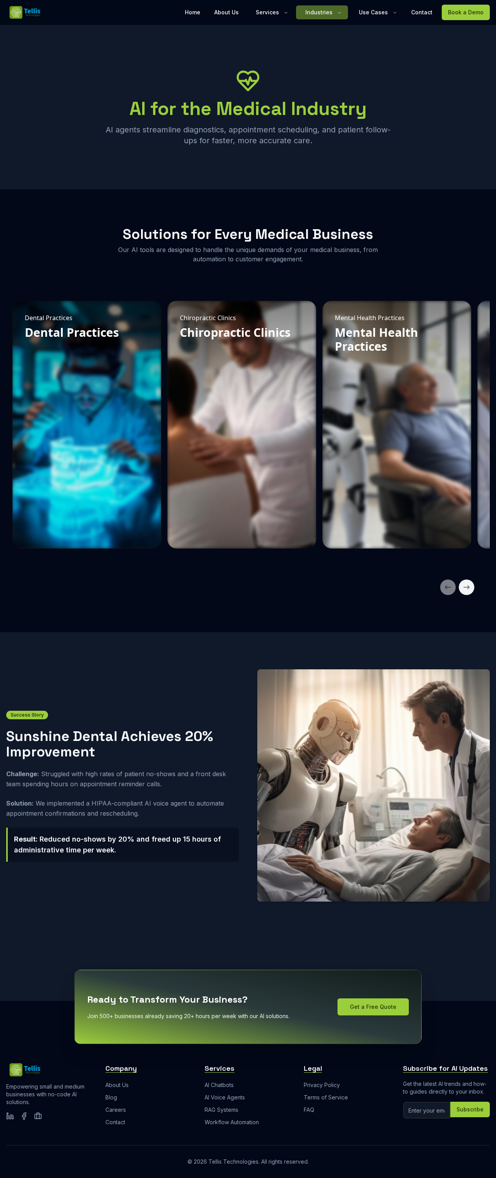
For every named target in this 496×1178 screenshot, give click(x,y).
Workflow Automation (232, 1122)
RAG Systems (221, 1109)
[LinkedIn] (10, 1116)
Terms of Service (326, 1097)
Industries (318, 12)
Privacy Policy (322, 1085)
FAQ (309, 1109)
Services (267, 12)
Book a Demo (466, 12)
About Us (226, 12)
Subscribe (470, 1109)
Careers (115, 1109)
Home (192, 12)
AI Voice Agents (225, 1097)
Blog (111, 1097)
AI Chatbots (219, 1085)
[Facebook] (24, 1116)
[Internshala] (38, 1116)
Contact (421, 12)
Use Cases (373, 12)
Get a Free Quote (373, 1006)
